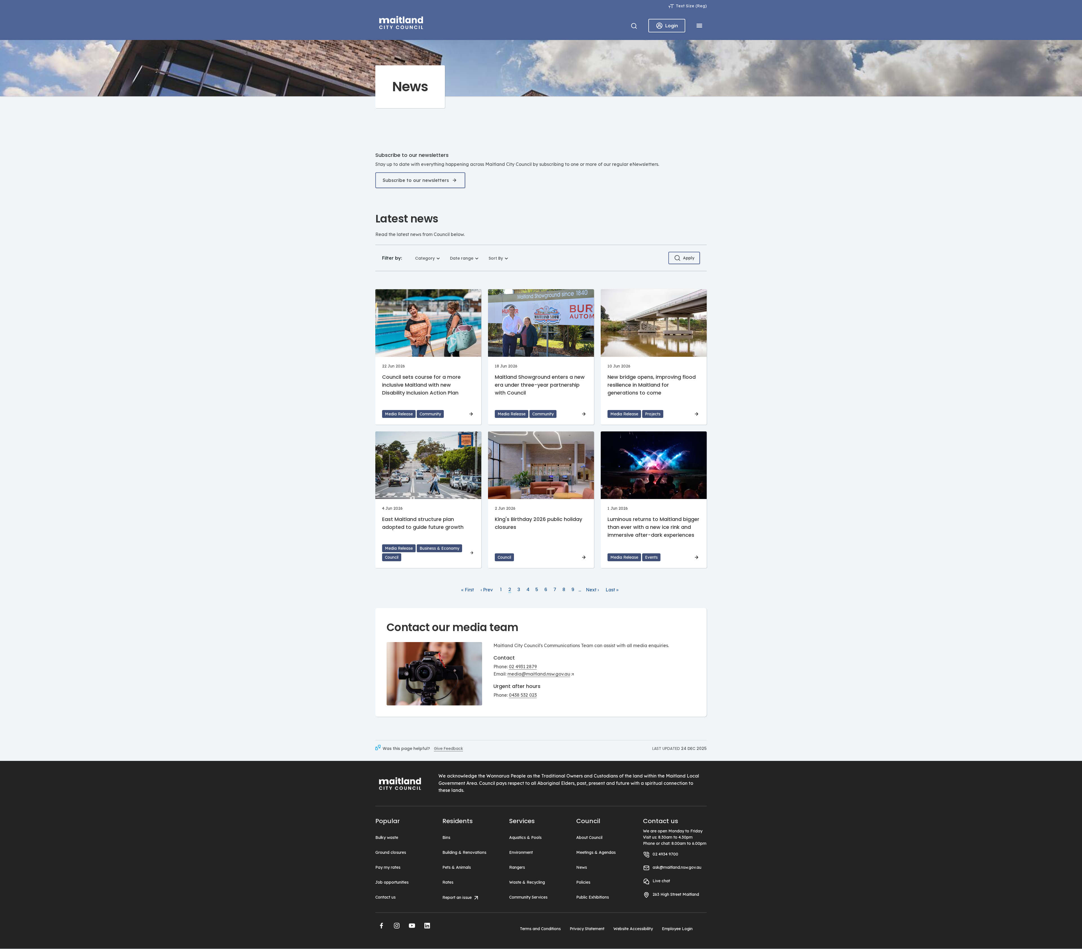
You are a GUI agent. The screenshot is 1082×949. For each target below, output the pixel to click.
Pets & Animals (456, 867)
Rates (447, 882)
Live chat (661, 880)
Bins (446, 837)
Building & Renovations (464, 852)
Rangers (517, 867)
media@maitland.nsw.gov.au (538, 674)
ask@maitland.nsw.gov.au (677, 867)
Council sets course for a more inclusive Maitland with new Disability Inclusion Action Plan (421, 384)
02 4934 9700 (665, 854)
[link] (467, 590)
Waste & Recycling (527, 882)
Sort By (496, 258)
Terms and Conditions (540, 928)
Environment (521, 852)
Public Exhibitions (592, 897)
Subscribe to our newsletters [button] (416, 180)
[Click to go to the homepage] (401, 21)
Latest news (406, 218)
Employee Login (677, 928)
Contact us (385, 897)
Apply (688, 257)
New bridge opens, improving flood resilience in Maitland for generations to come (651, 384)
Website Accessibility (633, 928)
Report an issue (457, 897)
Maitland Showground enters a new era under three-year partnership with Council (540, 384)
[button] (381, 925)
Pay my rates (387, 867)
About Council (589, 837)
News (581, 867)
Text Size (685, 5)
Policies (583, 882)
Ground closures (390, 852)
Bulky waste (386, 837)
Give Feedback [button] (448, 748)
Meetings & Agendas (596, 852)
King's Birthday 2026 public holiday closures (538, 523)
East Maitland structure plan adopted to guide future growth (423, 523)
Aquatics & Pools (525, 837)
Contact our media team (452, 627)
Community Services (528, 897)
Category (425, 258)
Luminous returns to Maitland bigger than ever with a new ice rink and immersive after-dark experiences (653, 527)
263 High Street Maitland (676, 894)
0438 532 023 (523, 695)
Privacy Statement (587, 928)
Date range (461, 258)
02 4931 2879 (523, 666)
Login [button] (671, 25)
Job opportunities (392, 882)
